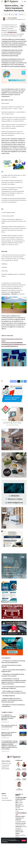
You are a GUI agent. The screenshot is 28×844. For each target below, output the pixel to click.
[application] (14, 628)
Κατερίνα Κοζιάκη (24, 779)
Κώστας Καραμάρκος (12, 17)
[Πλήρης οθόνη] (24, 633)
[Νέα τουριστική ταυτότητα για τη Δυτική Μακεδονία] (23, 727)
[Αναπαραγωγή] (3, 633)
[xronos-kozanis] (11, 1)
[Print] (16, 14)
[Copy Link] (14, 14)
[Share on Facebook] (7, 14)
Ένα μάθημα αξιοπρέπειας (8, 695)
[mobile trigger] (2, 1)
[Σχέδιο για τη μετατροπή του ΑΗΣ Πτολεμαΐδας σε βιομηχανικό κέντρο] (23, 734)
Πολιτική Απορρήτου (12, 840)
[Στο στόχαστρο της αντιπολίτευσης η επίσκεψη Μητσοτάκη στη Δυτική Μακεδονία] (23, 716)
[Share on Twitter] (9, 14)
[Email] (12, 14)
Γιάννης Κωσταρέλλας (18, 769)
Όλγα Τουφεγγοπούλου (19, 789)
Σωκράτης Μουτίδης (24, 769)
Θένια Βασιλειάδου (18, 779)
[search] (22, 1)
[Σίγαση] (22, 633)
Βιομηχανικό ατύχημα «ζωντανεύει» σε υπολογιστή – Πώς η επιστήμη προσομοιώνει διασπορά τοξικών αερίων (12, 700)
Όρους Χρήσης (4, 841)
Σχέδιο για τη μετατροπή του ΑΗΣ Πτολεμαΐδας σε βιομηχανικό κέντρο (8, 734)
